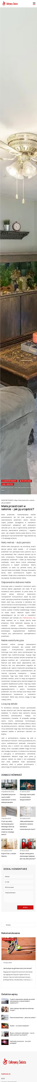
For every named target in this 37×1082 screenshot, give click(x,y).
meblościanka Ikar (29, 618)
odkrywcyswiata (10, 481)
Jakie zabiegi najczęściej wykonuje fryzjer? (22, 1009)
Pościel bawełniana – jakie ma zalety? (23, 1017)
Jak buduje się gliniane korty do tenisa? (17, 968)
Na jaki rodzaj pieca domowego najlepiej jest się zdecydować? (28, 856)
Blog (3, 1078)
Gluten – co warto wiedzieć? (19, 1026)
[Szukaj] (3, 925)
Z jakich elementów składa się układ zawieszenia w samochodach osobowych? (22, 1001)
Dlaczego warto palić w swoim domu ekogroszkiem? (27, 797)
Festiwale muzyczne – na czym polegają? (20, 1042)
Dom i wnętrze (7, 484)
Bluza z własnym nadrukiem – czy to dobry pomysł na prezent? (22, 1034)
